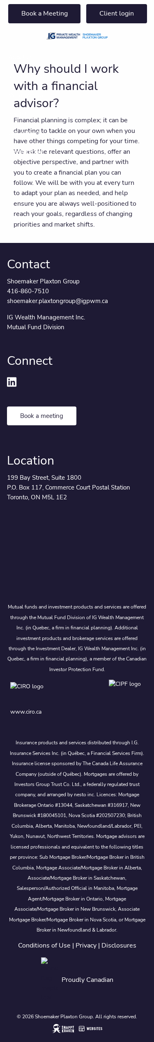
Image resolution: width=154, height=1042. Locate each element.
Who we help (27, 76)
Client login (116, 13)
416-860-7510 (28, 291)
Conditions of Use (44, 945)
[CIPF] (126, 692)
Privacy (86, 945)
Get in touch (24, 133)
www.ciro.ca (25, 712)
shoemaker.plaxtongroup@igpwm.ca (57, 301)
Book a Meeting (44, 13)
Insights (19, 114)
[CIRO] (51, 692)
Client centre (25, 152)
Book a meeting (41, 416)
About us (20, 57)
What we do (25, 95)
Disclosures (118, 945)
